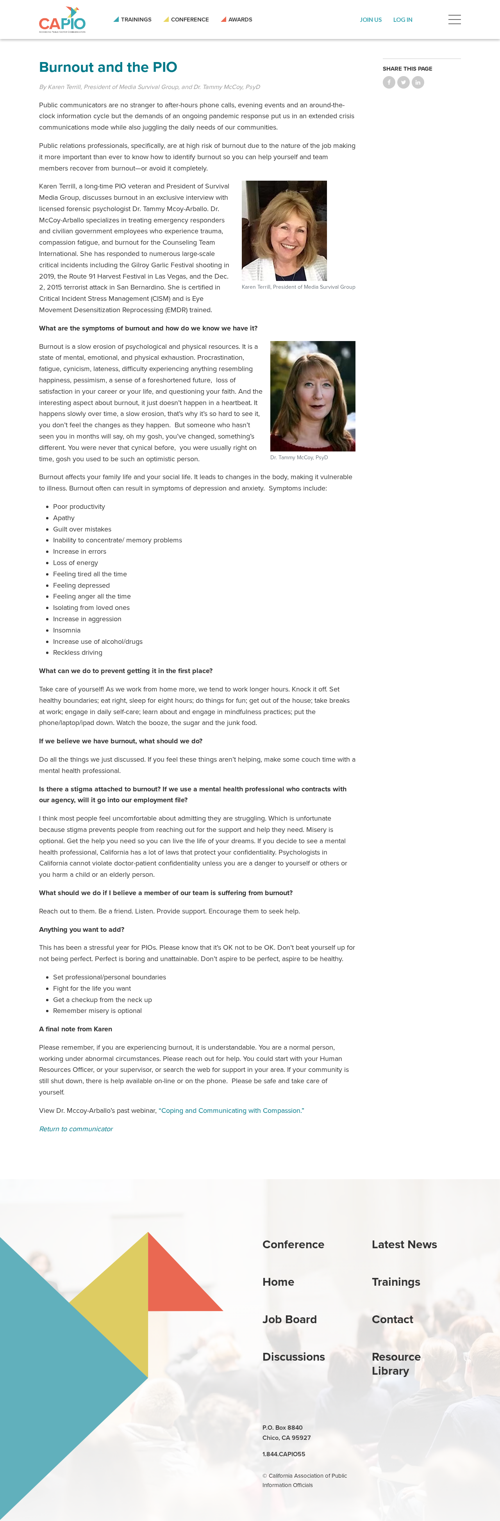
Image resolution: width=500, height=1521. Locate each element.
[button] (371, 19)
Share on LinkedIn (418, 82)
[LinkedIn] (379, 1428)
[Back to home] (62, 19)
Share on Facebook (389, 82)
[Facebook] (397, 1428)
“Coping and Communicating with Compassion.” (231, 1110)
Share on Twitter (403, 82)
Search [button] (430, 19)
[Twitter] (415, 1428)
